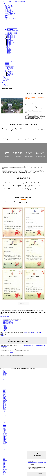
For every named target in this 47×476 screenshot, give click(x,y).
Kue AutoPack (10, 67)
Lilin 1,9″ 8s (9, 52)
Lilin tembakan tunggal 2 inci (12, 57)
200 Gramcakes (8, 9)
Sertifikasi (7, 79)
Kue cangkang (10, 40)
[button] (23, 303)
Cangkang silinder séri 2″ (12, 35)
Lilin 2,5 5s (9, 53)
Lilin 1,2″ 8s (9, 49)
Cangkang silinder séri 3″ (12, 36)
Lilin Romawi (7, 47)
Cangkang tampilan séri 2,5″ (12, 22)
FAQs (4, 77)
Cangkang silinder (8, 34)
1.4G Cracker (7, 69)
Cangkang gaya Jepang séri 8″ (12, 33)
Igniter (8, 75)
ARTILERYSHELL (8, 5)
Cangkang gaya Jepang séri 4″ (12, 30)
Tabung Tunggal (8, 8)
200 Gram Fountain (8, 10)
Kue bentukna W (10, 44)
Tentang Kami (5, 78)
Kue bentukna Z (10, 43)
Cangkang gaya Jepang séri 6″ (12, 32)
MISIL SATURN (8, 12)
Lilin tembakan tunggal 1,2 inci (13, 55)
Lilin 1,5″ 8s (9, 50)
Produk (4, 4)
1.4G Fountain (7, 65)
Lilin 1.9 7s (9, 51)
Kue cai (8, 45)
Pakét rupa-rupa (10, 68)
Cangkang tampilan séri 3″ (12, 23)
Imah (4, 3)
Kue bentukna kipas (11, 42)
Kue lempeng (9, 41)
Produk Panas (25, 332)
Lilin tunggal (7, 54)
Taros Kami (5, 80)
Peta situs (30, 332)
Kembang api (7, 16)
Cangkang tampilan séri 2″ (12, 21)
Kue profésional (8, 38)
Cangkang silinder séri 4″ (12, 37)
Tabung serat (9, 72)
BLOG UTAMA (36, 332)
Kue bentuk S (9, 39)
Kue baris (9, 46)
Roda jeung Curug (8, 61)
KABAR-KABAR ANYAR (10, 13)
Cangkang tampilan (8, 20)
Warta (4, 76)
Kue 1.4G (7, 63)
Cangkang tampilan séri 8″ (12, 28)
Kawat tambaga (10, 73)
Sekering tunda (10, 74)
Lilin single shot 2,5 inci (11, 58)
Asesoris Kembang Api (9, 71)
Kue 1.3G (7, 62)
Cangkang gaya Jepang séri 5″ (12, 31)
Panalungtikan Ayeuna (4, 316)
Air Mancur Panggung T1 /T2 (10, 18)
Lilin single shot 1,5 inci (11, 56)
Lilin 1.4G (7, 64)
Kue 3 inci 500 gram (8, 6)
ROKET (6, 15)
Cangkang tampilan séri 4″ (12, 24)
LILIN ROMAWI (8, 14)
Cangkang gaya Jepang (9, 29)
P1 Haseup (7, 19)
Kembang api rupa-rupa (9, 66)
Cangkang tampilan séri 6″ (12, 27)
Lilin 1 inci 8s (9, 48)
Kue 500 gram (7, 7)
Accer (6, 70)
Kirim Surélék (3, 335)
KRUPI (6, 17)
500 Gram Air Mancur (9, 11)
